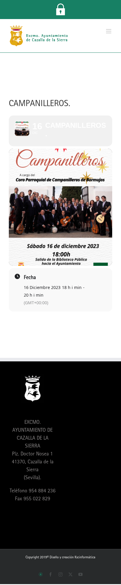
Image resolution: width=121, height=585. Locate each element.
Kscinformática (85, 557)
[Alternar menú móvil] (109, 31)
